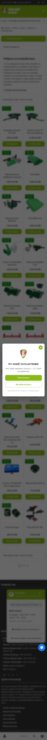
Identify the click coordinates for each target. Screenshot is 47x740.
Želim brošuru (23, 378)
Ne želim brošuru (23, 384)
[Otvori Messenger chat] (41, 647)
